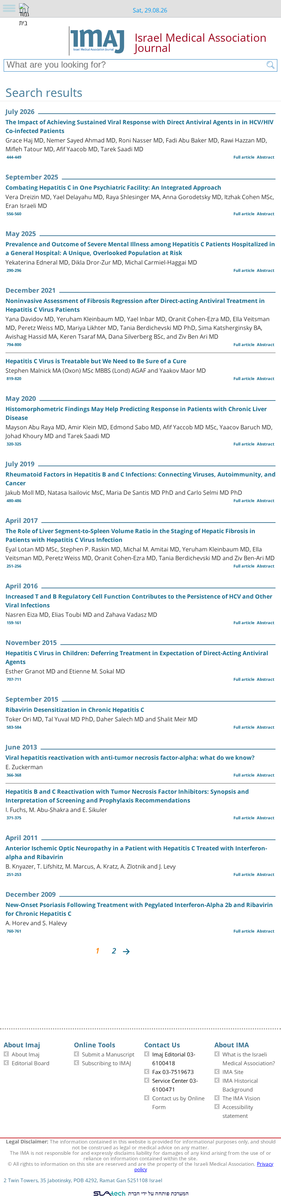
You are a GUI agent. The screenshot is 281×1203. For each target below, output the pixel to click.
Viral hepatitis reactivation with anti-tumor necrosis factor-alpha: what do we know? (130, 758)
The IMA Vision (241, 1097)
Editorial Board (30, 1062)
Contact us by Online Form (178, 1102)
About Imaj (26, 1053)
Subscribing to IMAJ (106, 1062)
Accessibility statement (237, 1110)
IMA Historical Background (240, 1084)
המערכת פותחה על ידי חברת (158, 1193)
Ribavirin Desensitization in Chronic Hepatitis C (74, 710)
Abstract (265, 157)
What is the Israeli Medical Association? (248, 1058)
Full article (244, 157)
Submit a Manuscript (108, 1053)
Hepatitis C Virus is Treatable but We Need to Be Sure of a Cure (95, 361)
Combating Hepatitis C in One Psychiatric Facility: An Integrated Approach (113, 187)
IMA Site (232, 1071)
